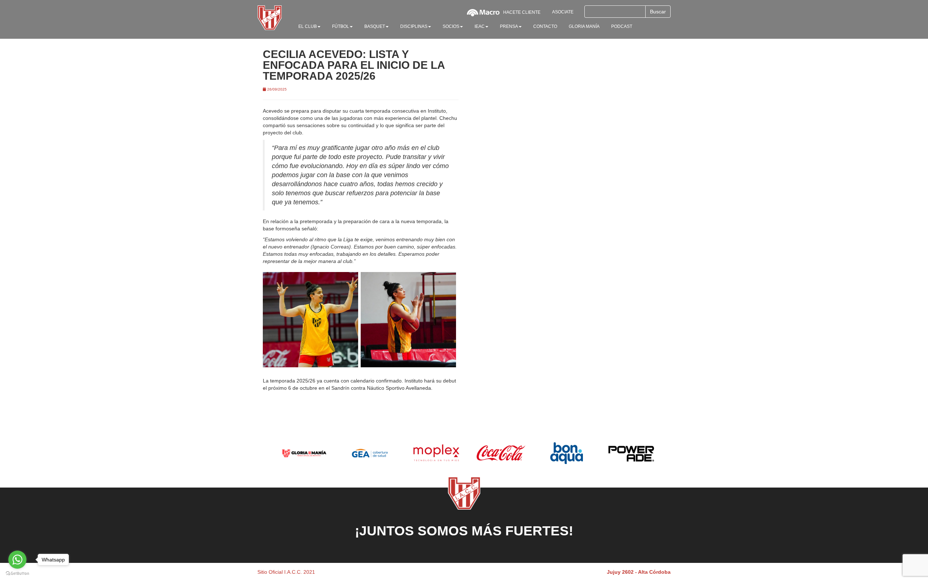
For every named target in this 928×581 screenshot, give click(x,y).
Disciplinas (413, 26)
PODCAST (621, 26)
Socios (451, 26)
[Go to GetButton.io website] (17, 573)
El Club (307, 26)
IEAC (480, 26)
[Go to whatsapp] (17, 560)
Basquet (374, 26)
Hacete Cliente (521, 12)
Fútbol (340, 26)
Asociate (562, 11)
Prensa (509, 26)
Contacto (545, 26)
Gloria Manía (584, 26)
